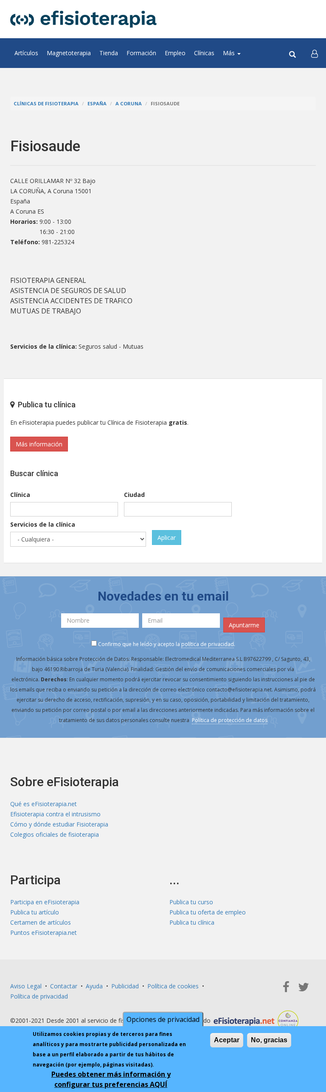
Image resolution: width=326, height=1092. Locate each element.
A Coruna (128, 103)
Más (229, 53)
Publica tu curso (191, 902)
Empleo (175, 53)
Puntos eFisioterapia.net (43, 932)
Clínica (20, 495)
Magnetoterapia (69, 53)
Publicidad (125, 986)
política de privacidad (207, 644)
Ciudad (134, 495)
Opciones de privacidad (163, 1019)
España (97, 103)
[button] (314, 53)
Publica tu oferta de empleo (207, 912)
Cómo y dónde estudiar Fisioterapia (59, 824)
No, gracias (269, 1040)
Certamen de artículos (40, 922)
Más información (39, 444)
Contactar (63, 986)
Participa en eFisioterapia (44, 902)
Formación (141, 53)
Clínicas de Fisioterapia (46, 103)
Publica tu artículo (34, 912)
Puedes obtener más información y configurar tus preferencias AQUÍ (111, 1079)
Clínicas (204, 53)
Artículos (26, 53)
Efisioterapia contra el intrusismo (55, 814)
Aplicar (166, 537)
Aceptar (226, 1040)
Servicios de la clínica (42, 524)
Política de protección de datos (229, 720)
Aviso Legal (26, 986)
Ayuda (94, 986)
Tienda (108, 53)
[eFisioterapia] (83, 19)
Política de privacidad (39, 996)
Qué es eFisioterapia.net (43, 804)
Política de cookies (173, 986)
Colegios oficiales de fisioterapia (54, 834)
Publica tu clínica (191, 922)
